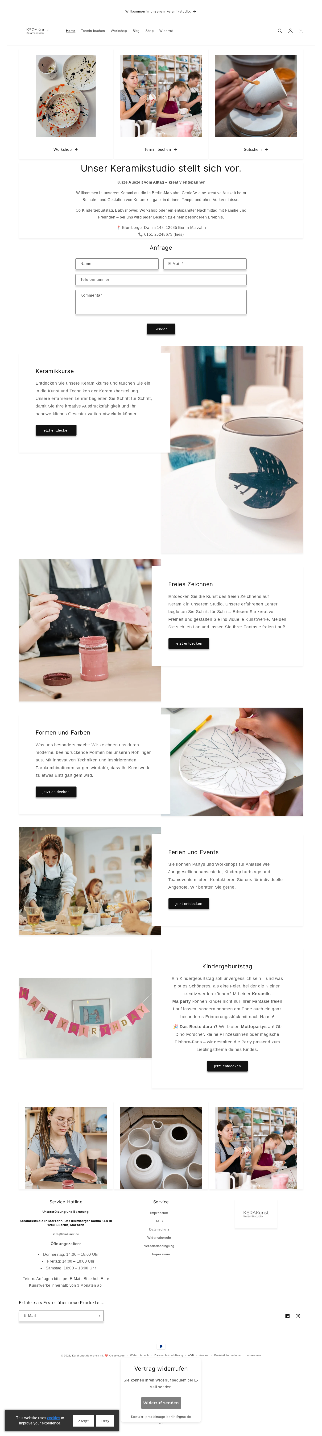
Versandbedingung (159, 1246)
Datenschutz (159, 1229)
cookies (53, 1418)
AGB (159, 1221)
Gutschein (253, 149)
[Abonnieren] (98, 1315)
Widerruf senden (161, 1403)
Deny (105, 1421)
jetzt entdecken (56, 430)
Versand (204, 1355)
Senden (161, 329)
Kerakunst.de (80, 1355)
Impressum (159, 1213)
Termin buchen (157, 149)
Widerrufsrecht (159, 1237)
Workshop (63, 149)
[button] (280, 31)
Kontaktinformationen (228, 1355)
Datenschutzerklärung (168, 1355)
